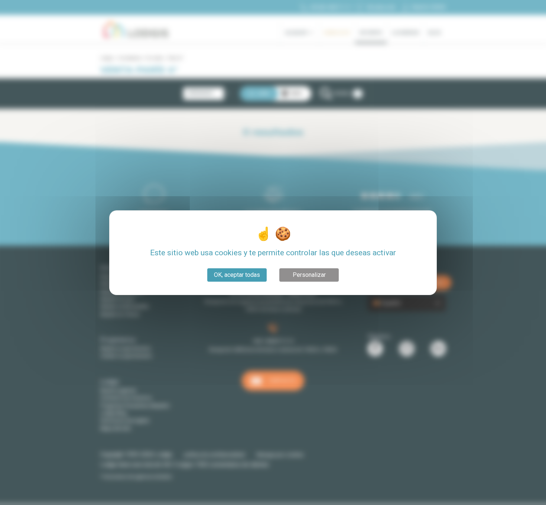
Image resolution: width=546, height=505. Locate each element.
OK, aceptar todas (237, 274)
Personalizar (309, 274)
